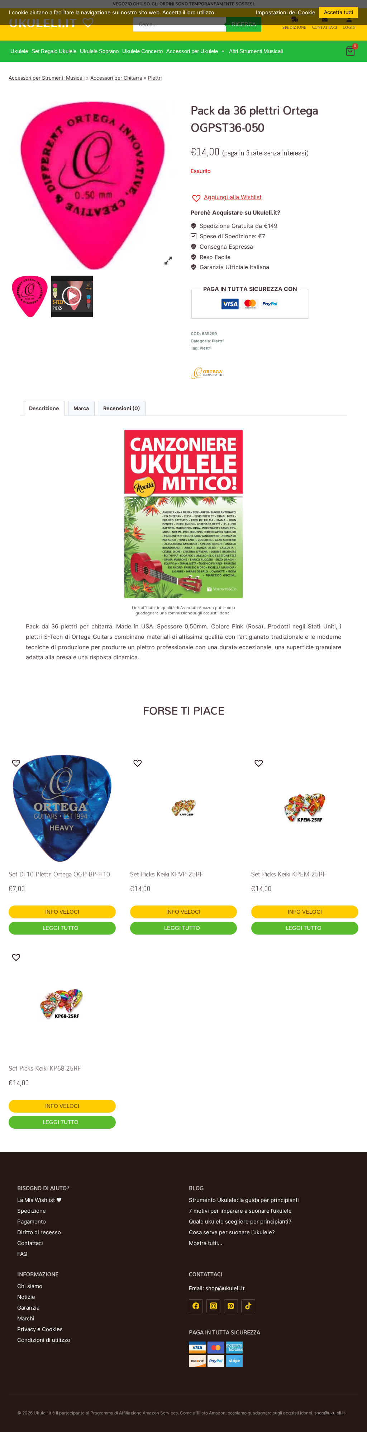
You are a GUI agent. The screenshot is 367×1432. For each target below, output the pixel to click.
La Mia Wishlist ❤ (39, 1200)
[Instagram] (213, 1306)
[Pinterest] (231, 1306)
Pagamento (31, 1221)
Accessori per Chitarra (116, 78)
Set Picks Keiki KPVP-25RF (166, 874)
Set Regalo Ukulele (54, 51)
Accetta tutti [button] (338, 12)
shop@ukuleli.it (329, 1412)
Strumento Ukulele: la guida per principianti (244, 1200)
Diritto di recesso (39, 1232)
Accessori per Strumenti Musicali (47, 78)
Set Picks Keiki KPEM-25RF (288, 874)
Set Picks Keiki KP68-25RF (45, 1068)
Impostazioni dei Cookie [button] (285, 12)
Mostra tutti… (205, 1243)
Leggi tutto (61, 928)
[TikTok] (248, 1306)
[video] (72, 296)
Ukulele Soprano (99, 51)
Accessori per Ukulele (192, 51)
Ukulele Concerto (142, 51)
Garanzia (28, 1307)
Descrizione (44, 408)
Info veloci (62, 912)
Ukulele (19, 51)
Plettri (155, 78)
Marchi (25, 1318)
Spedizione (294, 27)
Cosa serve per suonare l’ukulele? (232, 1232)
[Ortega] (274, 373)
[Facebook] (196, 1306)
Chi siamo (29, 1286)
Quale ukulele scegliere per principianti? (240, 1221)
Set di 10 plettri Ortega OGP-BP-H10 (59, 874)
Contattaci (324, 27)
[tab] (44, 408)
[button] (222, 51)
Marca (81, 408)
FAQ (22, 1253)
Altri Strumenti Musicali (256, 51)
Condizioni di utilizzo (43, 1340)
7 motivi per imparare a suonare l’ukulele (240, 1210)
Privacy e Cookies (40, 1329)
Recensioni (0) (121, 408)
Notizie (26, 1296)
